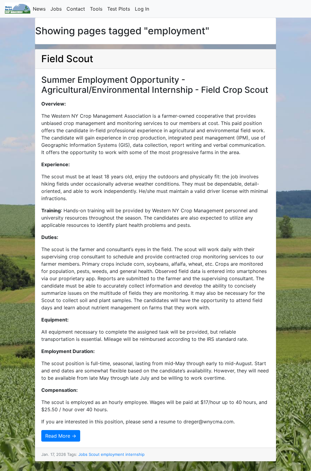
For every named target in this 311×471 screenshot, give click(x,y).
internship (135, 454)
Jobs (57, 9)
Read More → (60, 436)
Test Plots (119, 9)
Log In (143, 9)
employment (112, 454)
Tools (97, 9)
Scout (94, 454)
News (40, 9)
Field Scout (67, 59)
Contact (77, 9)
